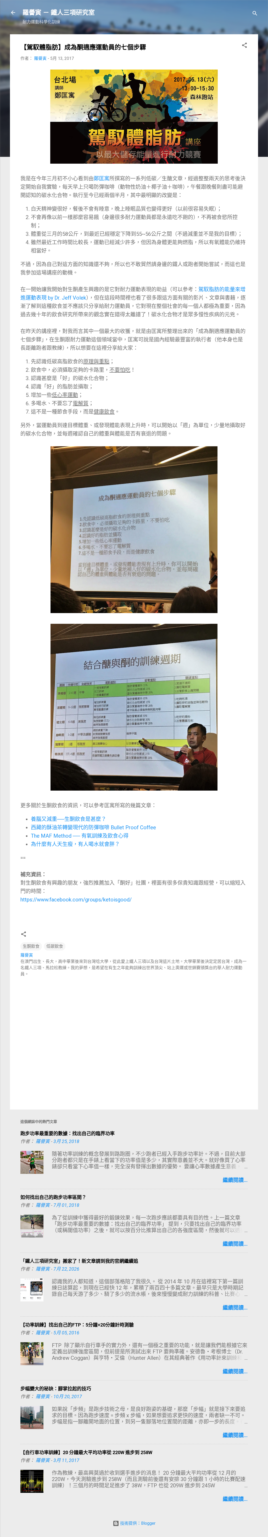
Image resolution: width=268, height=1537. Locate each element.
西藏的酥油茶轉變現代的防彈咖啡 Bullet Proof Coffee (93, 827)
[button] (244, 46)
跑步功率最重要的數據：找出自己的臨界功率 (67, 1133)
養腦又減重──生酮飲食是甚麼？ (68, 819)
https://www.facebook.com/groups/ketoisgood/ (76, 899)
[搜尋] (255, 14)
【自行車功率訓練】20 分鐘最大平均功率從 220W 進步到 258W (86, 1452)
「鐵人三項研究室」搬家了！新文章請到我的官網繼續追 (79, 1261)
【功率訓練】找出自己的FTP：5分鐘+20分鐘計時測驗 (77, 1325)
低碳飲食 (54, 946)
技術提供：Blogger (137, 1523)
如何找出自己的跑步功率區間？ (53, 1197)
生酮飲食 (31, 946)
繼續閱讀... (235, 1180)
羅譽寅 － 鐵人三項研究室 (59, 12)
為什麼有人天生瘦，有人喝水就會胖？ (75, 844)
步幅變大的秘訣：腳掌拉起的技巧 (55, 1388)
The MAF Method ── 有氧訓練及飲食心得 (80, 836)
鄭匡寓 (101, 178)
